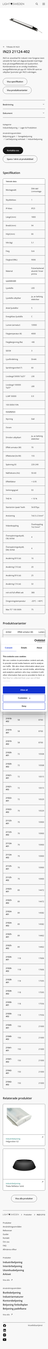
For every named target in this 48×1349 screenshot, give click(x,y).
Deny (24, 706)
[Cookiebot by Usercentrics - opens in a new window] (34, 640)
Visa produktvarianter (17, 90)
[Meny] (43, 3)
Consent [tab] (8, 648)
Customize (22, 698)
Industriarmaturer (13, 1296)
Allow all (24, 690)
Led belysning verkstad (15, 139)
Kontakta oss (13, 150)
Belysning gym (9, 136)
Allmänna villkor (10, 1249)
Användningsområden (12, 1226)
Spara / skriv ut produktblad (20, 159)
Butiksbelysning (12, 1292)
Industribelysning (10, 127)
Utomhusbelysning (13, 1270)
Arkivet (7, 1274)
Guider (6, 1234)
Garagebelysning (25, 136)
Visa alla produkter (24, 1198)
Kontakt (6, 1238)
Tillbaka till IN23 (13, 47)
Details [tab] (24, 648)
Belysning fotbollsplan (15, 1304)
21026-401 (9, 958)
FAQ (4, 1245)
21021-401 (9, 776)
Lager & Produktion (28, 127)
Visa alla (6, 1280)
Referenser (7, 1230)
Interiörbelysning (12, 1266)
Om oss (6, 1242)
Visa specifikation (15, 81)
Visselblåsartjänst (35, 1325)
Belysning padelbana (14, 1308)
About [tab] (39, 648)
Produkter (28, 1214)
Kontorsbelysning (13, 1300)
